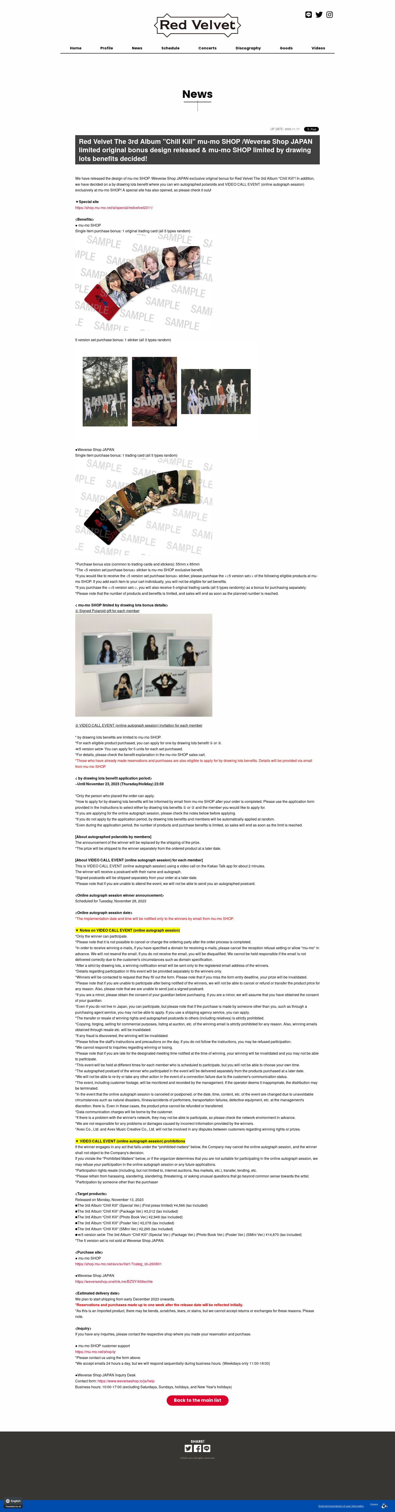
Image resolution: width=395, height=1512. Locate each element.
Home (75, 48)
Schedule (170, 48)
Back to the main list (197, 1400)
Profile (106, 48)
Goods (286, 48)
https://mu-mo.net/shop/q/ (95, 1351)
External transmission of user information (341, 1506)
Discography (248, 48)
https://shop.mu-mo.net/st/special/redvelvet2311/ (114, 207)
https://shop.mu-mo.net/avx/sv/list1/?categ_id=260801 (118, 1263)
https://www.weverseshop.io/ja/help (126, 1380)
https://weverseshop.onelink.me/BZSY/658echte (114, 1281)
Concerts (207, 48)
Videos (318, 48)
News (137, 48)
